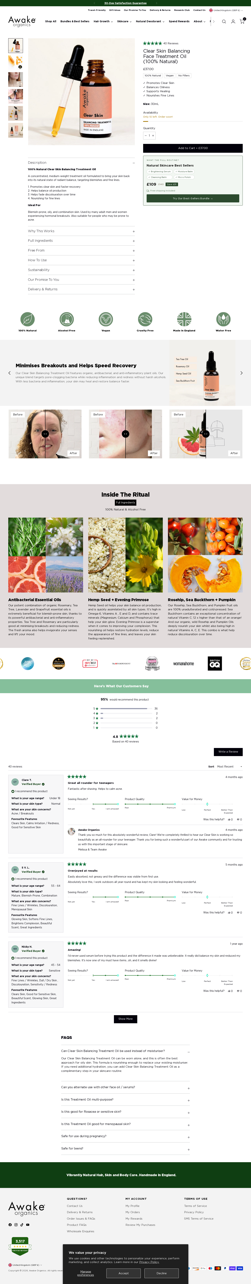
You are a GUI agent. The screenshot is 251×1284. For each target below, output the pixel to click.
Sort (211, 766)
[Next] (157, 3)
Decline (162, 1273)
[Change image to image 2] (15, 62)
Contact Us (75, 1206)
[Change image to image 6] (15, 130)
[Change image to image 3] (15, 79)
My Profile (132, 1206)
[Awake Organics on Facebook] (10, 1225)
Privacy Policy (194, 1212)
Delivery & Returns (80, 1212)
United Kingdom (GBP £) (227, 10)
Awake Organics (37, 1270)
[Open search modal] (224, 21)
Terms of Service (195, 1206)
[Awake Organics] (22, 21)
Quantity (149, 128)
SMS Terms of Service (199, 1218)
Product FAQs (77, 1225)
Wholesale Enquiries (80, 1231)
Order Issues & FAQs (81, 1218)
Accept (124, 1273)
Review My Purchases (140, 1225)
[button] (193, 43)
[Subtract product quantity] (145, 135)
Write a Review (230, 753)
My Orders (133, 1212)
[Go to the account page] (231, 21)
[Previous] (94, 3)
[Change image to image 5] (15, 113)
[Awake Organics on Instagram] (16, 1225)
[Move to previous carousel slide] (9, 373)
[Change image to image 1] (15, 45)
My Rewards (134, 1218)
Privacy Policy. (149, 1262)
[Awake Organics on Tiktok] (22, 1225)
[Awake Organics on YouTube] (28, 1225)
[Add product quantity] (153, 135)
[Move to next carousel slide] (241, 373)
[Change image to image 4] (15, 96)
